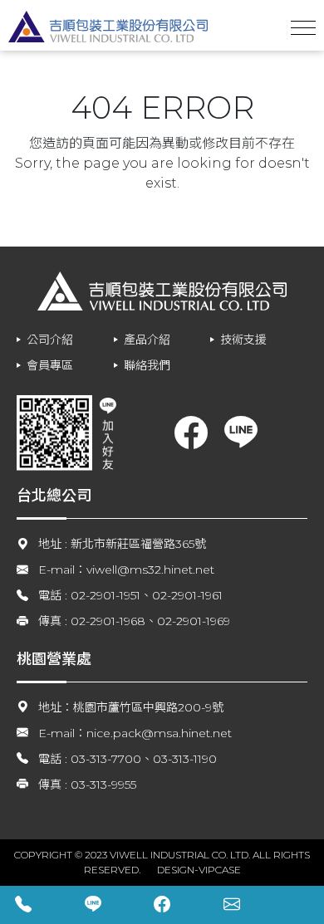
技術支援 (243, 339)
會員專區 (50, 365)
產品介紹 (147, 339)
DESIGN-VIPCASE (199, 869)
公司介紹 (50, 339)
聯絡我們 (147, 365)
